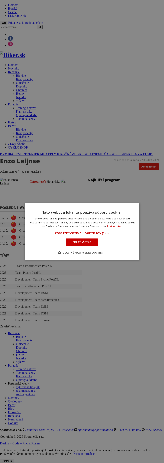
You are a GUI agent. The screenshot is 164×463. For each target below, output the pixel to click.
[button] (82, 233)
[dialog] (82, 231)
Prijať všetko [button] (82, 242)
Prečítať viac (114, 226)
